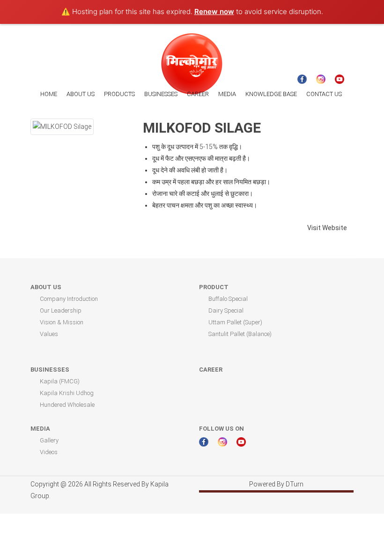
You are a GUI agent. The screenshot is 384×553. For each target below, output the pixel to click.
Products (119, 93)
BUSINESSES (160, 93)
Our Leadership (60, 310)
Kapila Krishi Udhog (67, 392)
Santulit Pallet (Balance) (240, 333)
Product (214, 287)
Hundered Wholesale (67, 404)
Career (198, 93)
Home (48, 93)
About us (80, 93)
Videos (49, 452)
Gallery (49, 440)
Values (49, 333)
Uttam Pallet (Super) (235, 322)
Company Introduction (69, 298)
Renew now (214, 11)
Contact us (324, 93)
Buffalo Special (228, 298)
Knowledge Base (271, 93)
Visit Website (327, 228)
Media (227, 93)
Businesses (49, 369)
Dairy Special (226, 310)
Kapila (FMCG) (60, 381)
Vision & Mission (61, 322)
